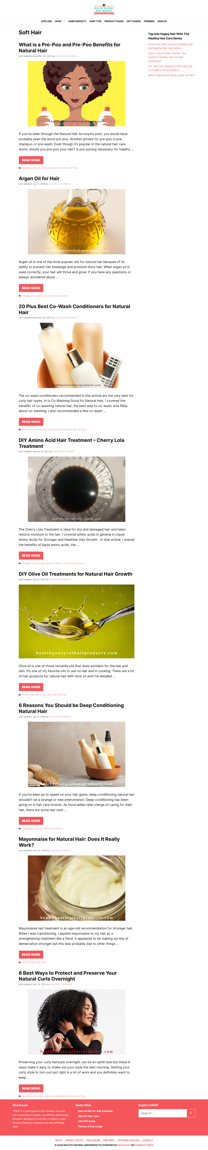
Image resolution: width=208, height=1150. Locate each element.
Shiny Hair (53, 296)
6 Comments (65, 716)
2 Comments (65, 184)
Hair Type (95, 21)
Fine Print (109, 1140)
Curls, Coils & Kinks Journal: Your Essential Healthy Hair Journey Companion (167, 57)
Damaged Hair (28, 296)
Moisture (46, 168)
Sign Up (162, 21)
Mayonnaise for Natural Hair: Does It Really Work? (69, 842)
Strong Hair (78, 563)
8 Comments (69, 451)
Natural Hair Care (60, 168)
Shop (58, 21)
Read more (31, 160)
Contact (147, 1140)
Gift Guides (134, 21)
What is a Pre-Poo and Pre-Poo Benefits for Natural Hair (69, 47)
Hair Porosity (77, 21)
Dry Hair (37, 168)
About (58, 1140)
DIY (37, 563)
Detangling (27, 168)
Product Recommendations (53, 429)
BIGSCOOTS (124, 1145)
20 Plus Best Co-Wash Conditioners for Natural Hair (74, 309)
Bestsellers (27, 1096)
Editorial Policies (128, 1140)
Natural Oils (41, 296)
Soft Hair (73, 168)
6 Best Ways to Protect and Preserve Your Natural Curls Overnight (68, 976)
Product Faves (114, 21)
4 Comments (71, 56)
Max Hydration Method (51, 563)
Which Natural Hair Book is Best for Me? (171, 75)
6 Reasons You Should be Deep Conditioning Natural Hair (71, 708)
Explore (46, 21)
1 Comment (65, 850)
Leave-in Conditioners (55, 1096)
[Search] (191, 1113)
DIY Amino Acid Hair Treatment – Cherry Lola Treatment (71, 443)
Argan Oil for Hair (39, 178)
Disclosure (93, 1140)
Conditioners (28, 828)
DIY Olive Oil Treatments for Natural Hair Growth (75, 574)
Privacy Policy (74, 1140)
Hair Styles (39, 1096)
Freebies (149, 21)
